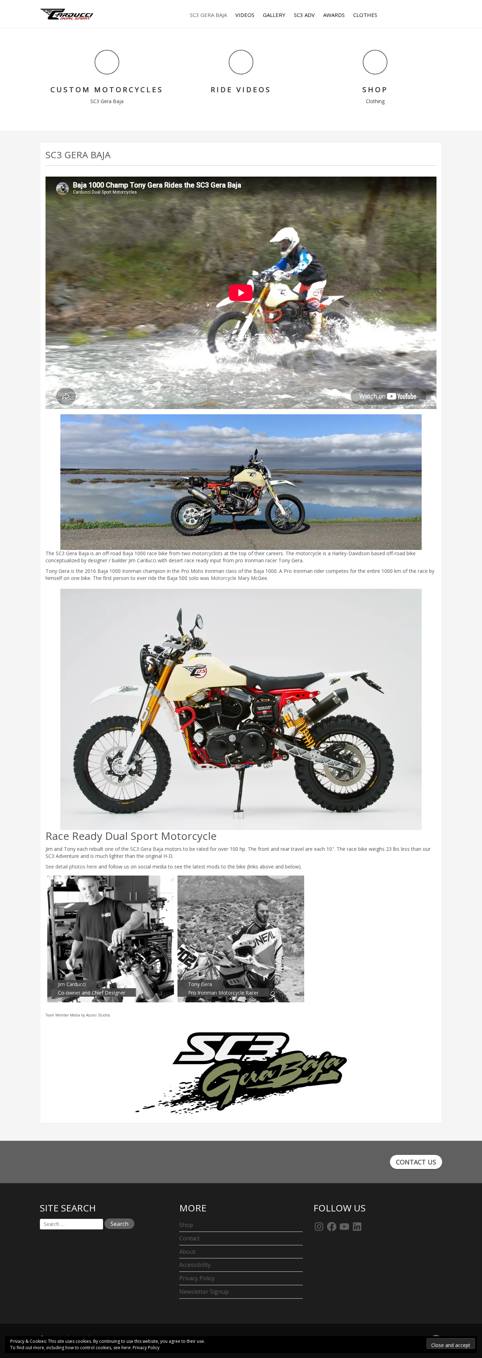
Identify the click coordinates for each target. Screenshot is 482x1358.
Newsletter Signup (204, 1291)
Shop (186, 1225)
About (187, 1252)
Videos (244, 14)
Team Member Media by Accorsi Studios (78, 1015)
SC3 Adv (304, 14)
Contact (189, 1238)
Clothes (365, 14)
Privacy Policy (197, 1278)
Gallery (274, 14)
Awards (334, 14)
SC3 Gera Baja (208, 14)
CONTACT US (416, 1162)
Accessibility (195, 1265)
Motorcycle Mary (230, 578)
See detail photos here (71, 866)
